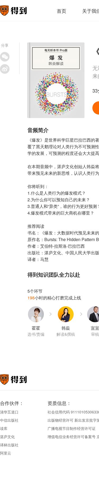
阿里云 (5, 453)
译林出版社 (9, 444)
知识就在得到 (20, 379)
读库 (3, 428)
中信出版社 (9, 420)
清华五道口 (9, 412)
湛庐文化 (7, 436)
